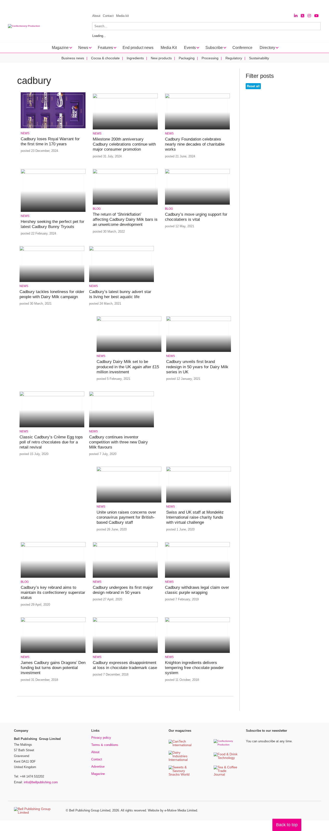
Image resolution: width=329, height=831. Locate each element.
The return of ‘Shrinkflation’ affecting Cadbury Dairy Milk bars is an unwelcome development (125, 219)
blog (97, 208)
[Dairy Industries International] (181, 760)
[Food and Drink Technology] (226, 758)
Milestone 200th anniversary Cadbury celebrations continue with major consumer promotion (124, 144)
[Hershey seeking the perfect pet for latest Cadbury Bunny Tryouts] (53, 173)
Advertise (98, 766)
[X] (302, 16)
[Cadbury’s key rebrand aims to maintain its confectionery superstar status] (53, 546)
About (96, 16)
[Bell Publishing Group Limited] (37, 810)
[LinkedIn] (295, 16)
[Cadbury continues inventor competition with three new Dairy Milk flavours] (121, 395)
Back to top (287, 824)
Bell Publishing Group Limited (89, 810)
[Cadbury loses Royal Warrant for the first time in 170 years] (53, 127)
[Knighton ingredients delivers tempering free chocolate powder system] (197, 621)
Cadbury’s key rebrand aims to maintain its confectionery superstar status (53, 592)
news (25, 133)
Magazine (98, 774)
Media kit (122, 16)
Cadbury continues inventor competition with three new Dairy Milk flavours (118, 442)
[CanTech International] (181, 745)
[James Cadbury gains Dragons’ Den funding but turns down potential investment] (53, 621)
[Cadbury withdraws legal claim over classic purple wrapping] (197, 546)
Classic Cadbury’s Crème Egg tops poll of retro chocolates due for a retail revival (51, 442)
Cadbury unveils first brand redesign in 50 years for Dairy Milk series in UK (197, 366)
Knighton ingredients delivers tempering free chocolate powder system (194, 667)
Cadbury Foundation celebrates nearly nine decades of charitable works (194, 144)
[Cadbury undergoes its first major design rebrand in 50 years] (125, 546)
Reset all (253, 86)
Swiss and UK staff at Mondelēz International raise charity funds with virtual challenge (195, 517)
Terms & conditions (104, 745)
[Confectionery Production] (226, 744)
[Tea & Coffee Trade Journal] (226, 774)
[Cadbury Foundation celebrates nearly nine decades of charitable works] (197, 97)
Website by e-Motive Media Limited (172, 810)
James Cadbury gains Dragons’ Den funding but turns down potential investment (53, 667)
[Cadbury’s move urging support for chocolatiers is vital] (197, 173)
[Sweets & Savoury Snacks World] (181, 774)
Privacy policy (101, 737)
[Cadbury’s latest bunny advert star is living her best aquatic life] (121, 250)
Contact (108, 16)
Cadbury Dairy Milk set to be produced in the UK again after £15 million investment (128, 366)
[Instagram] (309, 16)
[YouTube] (316, 16)
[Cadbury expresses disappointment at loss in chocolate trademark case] (125, 621)
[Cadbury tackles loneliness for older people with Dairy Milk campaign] (52, 250)
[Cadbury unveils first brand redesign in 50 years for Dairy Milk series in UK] (198, 320)
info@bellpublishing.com (41, 782)
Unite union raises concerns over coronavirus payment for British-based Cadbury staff (126, 517)
